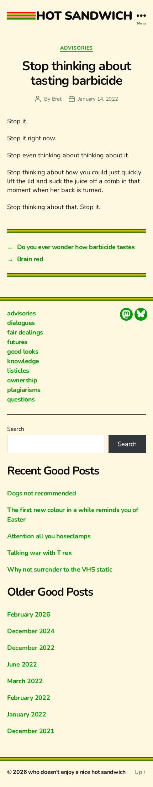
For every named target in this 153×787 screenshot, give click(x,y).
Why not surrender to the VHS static (59, 569)
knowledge (23, 361)
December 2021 (30, 731)
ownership (22, 380)
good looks (22, 351)
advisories (76, 48)
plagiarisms (24, 390)
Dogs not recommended (41, 493)
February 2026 (28, 614)
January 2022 (26, 714)
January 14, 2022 (98, 98)
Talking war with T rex (39, 553)
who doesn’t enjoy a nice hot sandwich (77, 772)
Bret (57, 98)
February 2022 (28, 697)
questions (21, 399)
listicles (18, 370)
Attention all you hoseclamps (48, 536)
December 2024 (30, 631)
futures (17, 342)
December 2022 (30, 647)
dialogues (21, 323)
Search (15, 429)
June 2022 (22, 664)
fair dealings (25, 332)
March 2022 (24, 681)
